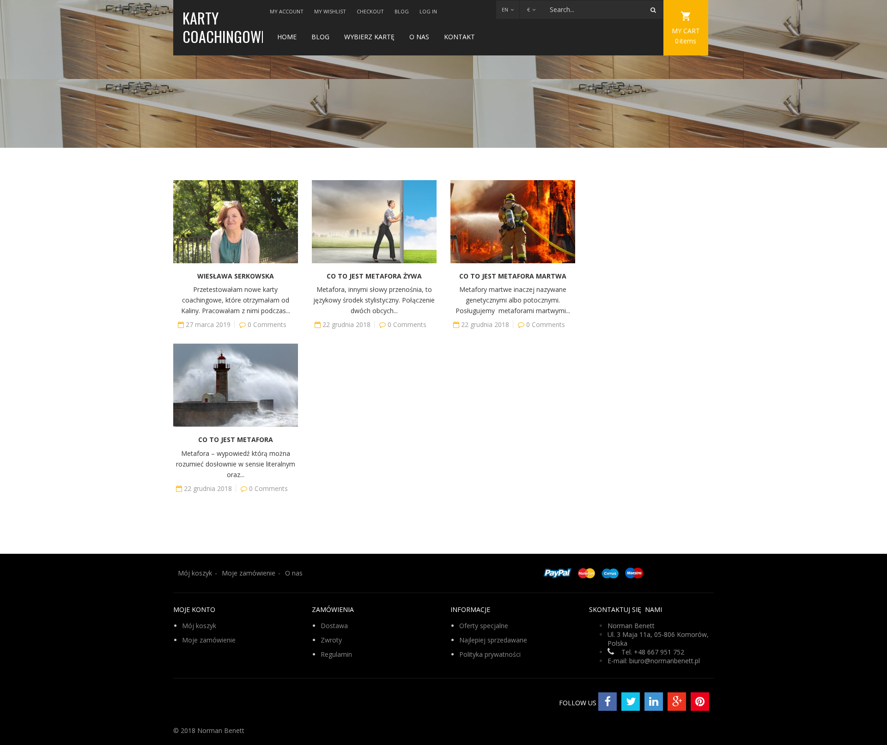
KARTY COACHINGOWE (224, 27)
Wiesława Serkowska (235, 276)
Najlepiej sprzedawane (493, 640)
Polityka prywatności (490, 654)
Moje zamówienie (248, 573)
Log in (428, 11)
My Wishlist (330, 11)
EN (505, 9)
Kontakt (459, 36)
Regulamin (336, 654)
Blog (402, 11)
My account (287, 11)
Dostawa (334, 625)
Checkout (370, 11)
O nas (419, 36)
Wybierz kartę (369, 36)
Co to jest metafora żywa (374, 276)
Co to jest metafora (235, 439)
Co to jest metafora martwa (512, 276)
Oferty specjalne (483, 625)
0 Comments (267, 324)
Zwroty (331, 640)
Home (287, 36)
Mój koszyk (195, 573)
